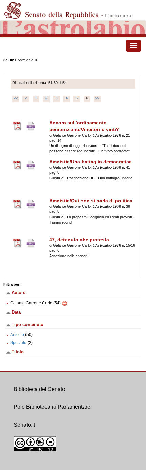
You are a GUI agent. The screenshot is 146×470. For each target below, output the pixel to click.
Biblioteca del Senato (39, 389)
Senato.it (24, 425)
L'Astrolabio (24, 60)
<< (16, 98)
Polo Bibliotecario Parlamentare (52, 407)
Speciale (18, 342)
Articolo (17, 334)
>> (97, 98)
